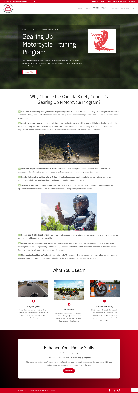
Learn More (30, 72)
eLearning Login (122, 1)
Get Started (69, 370)
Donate (109, 1)
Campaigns (115, 9)
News (88, 9)
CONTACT (102, 1)
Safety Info (103, 8)
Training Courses (96, 8)
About (79, 9)
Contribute (125, 9)
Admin (115, 1)
